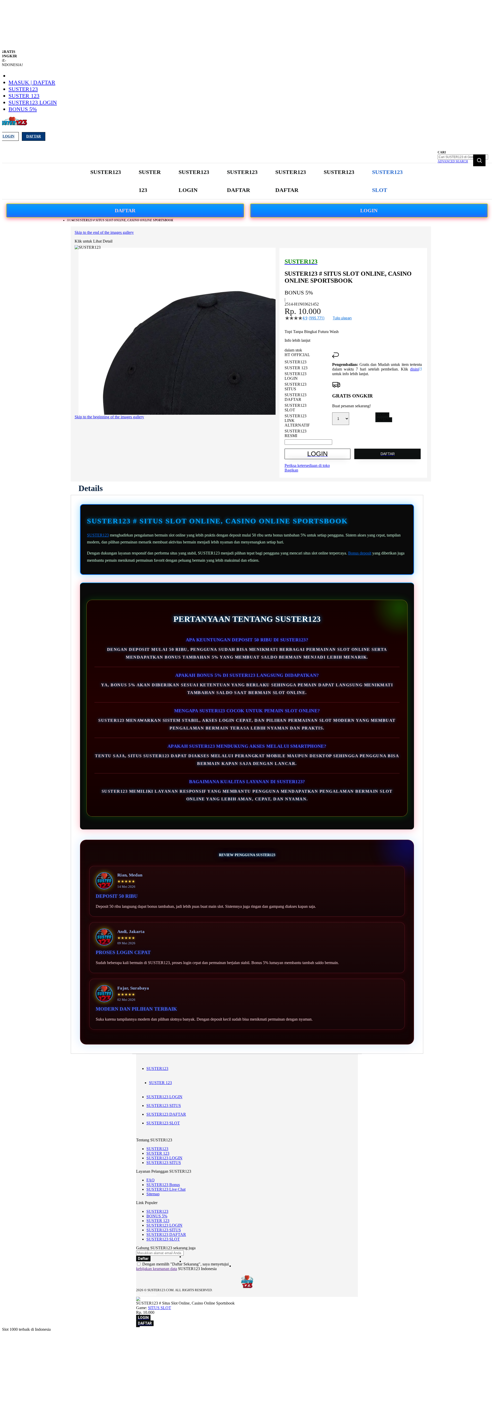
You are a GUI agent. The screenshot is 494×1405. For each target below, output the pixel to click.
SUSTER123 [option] (295, 362)
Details (90, 488)
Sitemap (153, 1194)
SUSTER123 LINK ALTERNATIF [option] (297, 420)
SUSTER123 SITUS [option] (295, 386)
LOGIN (368, 210)
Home (71, 220)
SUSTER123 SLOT (163, 1123)
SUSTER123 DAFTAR (166, 1114)
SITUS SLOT (159, 1308)
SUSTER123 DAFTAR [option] (295, 397)
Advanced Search (453, 161)
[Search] (479, 160)
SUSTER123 (23, 89)
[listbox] (308, 399)
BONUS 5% (22, 109)
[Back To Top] (138, 1326)
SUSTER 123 (23, 96)
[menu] (247, 181)
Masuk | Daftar (31, 82)
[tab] (90, 488)
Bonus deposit (359, 553)
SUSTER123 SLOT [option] (295, 407)
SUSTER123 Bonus (163, 1184)
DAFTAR (125, 210)
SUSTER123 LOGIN (32, 102)
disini (414, 369)
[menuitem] (105, 172)
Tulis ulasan (342, 318)
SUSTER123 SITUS (163, 1105)
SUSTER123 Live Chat (166, 1189)
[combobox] (463, 157)
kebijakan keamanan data (156, 1269)
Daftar (33, 136)
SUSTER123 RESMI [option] (295, 433)
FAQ (150, 1180)
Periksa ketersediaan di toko (307, 465)
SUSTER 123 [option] (296, 368)
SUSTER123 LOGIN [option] (295, 376)
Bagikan (291, 470)
